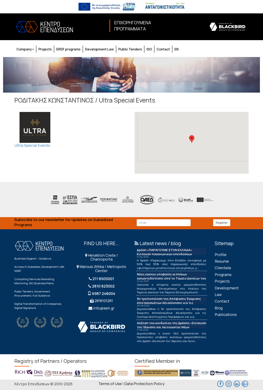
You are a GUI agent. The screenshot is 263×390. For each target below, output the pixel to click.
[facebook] (220, 383)
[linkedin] (236, 383)
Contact (163, 49)
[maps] (228, 383)
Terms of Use (110, 383)
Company (24, 49)
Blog (219, 307)
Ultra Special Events (32, 145)
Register (222, 223)
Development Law (99, 49)
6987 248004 (103, 293)
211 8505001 (103, 278)
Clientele (223, 267)
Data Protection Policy (144, 383)
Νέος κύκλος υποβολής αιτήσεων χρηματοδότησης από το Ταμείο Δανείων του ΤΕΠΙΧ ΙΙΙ (171, 278)
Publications (226, 314)
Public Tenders (130, 49)
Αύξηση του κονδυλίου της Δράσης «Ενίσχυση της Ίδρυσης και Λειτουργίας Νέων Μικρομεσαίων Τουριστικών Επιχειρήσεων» (171, 327)
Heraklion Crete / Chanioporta (102, 257)
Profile (220, 254)
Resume (222, 261)
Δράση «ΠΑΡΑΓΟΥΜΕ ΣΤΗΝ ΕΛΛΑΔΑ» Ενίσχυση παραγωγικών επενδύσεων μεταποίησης (164, 254)
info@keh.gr (103, 308)
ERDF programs (68, 49)
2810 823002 (103, 286)
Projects (45, 49)
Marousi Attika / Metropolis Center (102, 268)
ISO (149, 49)
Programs (223, 274)
